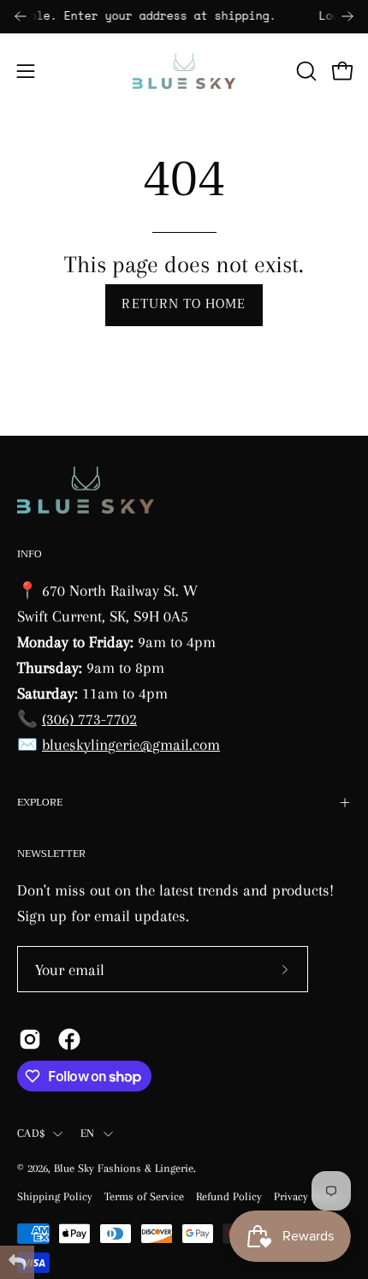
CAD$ (31, 1133)
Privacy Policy (307, 1196)
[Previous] (20, 16)
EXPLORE (39, 802)
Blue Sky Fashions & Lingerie (123, 1168)
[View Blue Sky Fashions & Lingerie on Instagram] (30, 1039)
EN (87, 1133)
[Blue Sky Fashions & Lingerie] (184, 71)
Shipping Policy (54, 1196)
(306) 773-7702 (89, 719)
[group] (184, 16)
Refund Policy (229, 1196)
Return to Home (184, 304)
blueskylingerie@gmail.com (131, 744)
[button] (305, 71)
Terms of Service (144, 1196)
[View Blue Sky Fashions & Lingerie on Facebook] (69, 1039)
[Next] (347, 16)
